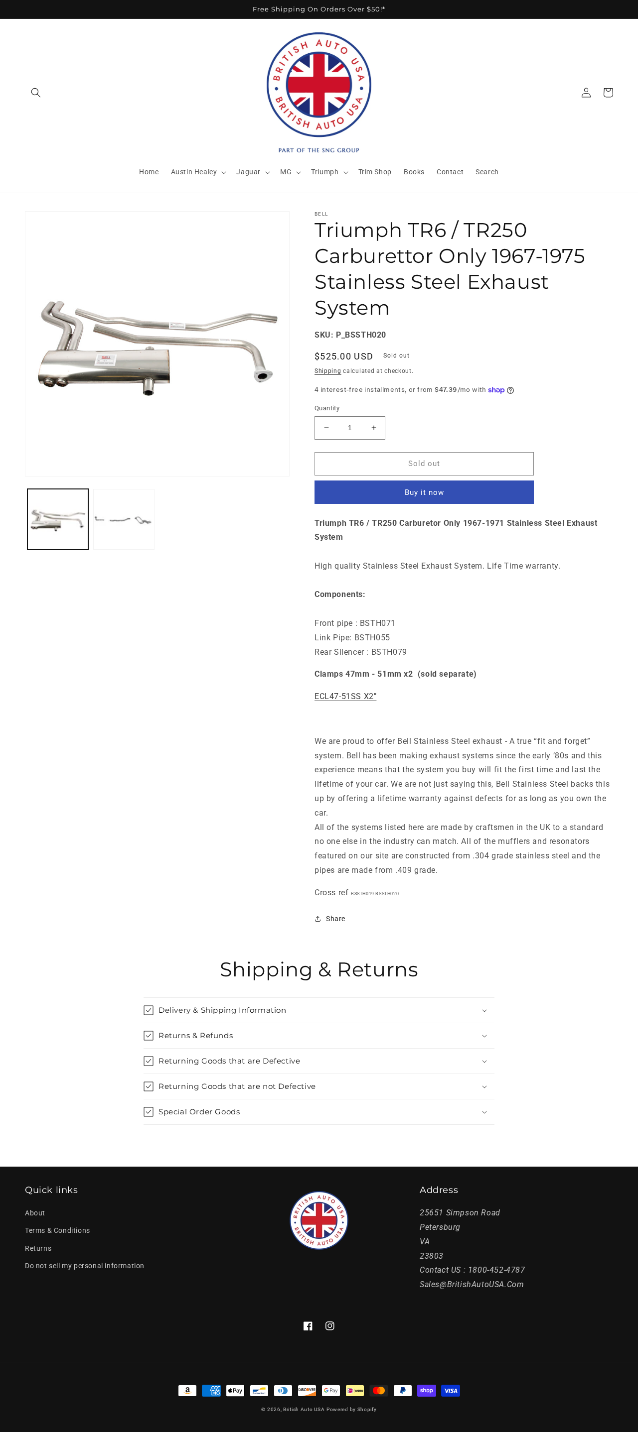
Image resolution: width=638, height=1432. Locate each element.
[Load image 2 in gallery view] (123, 519)
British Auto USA (303, 1409)
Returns (38, 1248)
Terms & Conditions (57, 1230)
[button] (36, 93)
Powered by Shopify (351, 1409)
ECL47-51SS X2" (345, 696)
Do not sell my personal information (85, 1266)
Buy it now (424, 492)
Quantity (327, 408)
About (35, 1213)
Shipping (328, 370)
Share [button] (335, 919)
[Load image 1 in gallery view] (57, 519)
